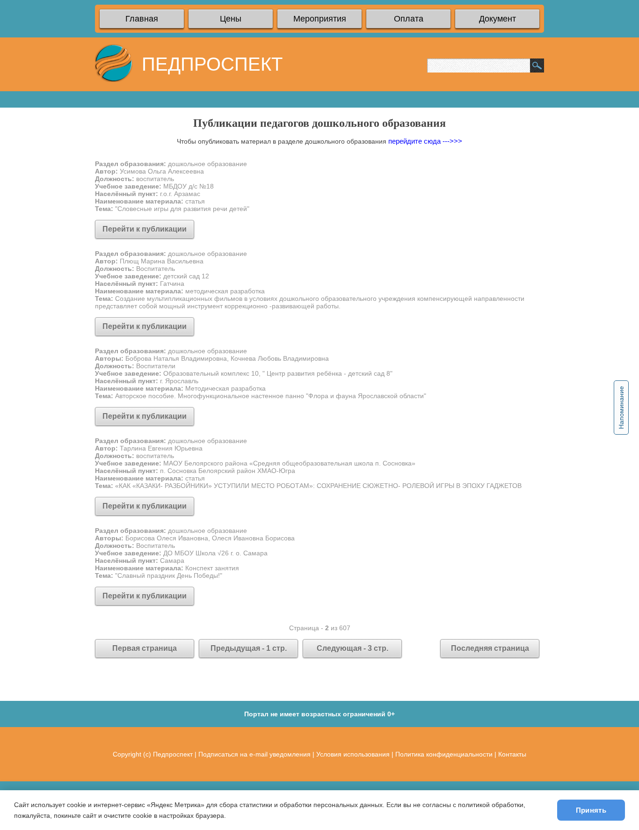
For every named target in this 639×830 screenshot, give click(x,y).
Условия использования (353, 754)
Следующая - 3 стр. (352, 648)
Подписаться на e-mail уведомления (254, 754)
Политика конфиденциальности (444, 754)
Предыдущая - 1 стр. (249, 648)
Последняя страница (490, 648)
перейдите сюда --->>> (425, 141)
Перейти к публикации (144, 229)
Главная (141, 18)
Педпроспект (173, 754)
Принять (591, 810)
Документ (497, 18)
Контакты (512, 754)
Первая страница (144, 648)
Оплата (408, 18)
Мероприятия (319, 18)
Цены (230, 18)
